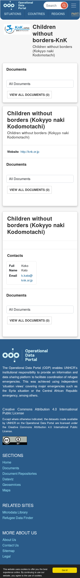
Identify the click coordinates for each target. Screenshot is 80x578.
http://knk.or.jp (30, 151)
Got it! (65, 570)
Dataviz (8, 479)
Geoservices (11, 484)
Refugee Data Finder (17, 517)
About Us (9, 539)
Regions (58, 14)
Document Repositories (19, 473)
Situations (12, 14)
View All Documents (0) (29, 94)
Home (6, 462)
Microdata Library (15, 512)
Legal (6, 556)
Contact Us (10, 545)
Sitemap (8, 550)
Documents (10, 468)
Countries (36, 14)
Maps (6, 490)
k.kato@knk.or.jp (27, 277)
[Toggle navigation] (73, 5)
